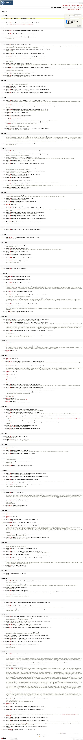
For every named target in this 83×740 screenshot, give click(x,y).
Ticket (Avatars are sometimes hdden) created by (18, 311)
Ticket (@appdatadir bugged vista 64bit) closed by (17, 180)
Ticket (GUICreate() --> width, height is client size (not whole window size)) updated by (27, 627)
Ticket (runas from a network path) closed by (16, 195)
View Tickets (65, 7)
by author (67, 18)
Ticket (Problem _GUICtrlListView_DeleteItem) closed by (19, 522)
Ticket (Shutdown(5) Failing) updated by (15, 248)
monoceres (12, 388)
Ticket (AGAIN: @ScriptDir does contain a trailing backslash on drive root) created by (25, 476)
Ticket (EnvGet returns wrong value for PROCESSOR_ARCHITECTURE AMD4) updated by (27, 298)
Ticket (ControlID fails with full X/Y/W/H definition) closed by (20, 143)
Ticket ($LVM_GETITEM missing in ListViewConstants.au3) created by (22, 641)
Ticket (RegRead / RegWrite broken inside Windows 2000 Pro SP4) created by (24, 218)
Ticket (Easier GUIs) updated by (15, 500)
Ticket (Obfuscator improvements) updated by (19, 453)
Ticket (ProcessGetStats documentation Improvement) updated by (23, 163)
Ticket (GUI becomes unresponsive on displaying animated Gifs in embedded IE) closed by (26, 136)
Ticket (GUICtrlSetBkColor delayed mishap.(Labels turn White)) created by (23, 709)
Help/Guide (74, 5)
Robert (14, 287)
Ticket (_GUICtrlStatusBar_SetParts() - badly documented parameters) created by (25, 726)
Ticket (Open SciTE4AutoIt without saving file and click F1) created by (23, 484)
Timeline (58, 7)
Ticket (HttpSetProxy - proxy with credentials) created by (21, 22)
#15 (15, 284)
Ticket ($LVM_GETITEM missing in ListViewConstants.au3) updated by (22, 632)
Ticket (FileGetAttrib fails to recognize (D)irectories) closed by (20, 548)
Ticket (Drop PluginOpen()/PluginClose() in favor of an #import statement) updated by (25, 698)
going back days (70, 16)
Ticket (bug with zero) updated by (16, 554)
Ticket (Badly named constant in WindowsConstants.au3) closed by (21, 237)
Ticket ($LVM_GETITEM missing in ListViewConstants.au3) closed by (22, 624)
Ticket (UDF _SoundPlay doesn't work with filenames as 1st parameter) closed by (24, 86)
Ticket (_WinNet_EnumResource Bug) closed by (17, 257)
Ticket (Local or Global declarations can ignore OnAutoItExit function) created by (25, 83)
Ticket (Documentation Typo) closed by (15, 251)
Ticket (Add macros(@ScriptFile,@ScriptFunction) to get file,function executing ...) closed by (26, 67)
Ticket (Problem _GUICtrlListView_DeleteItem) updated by (20, 525)
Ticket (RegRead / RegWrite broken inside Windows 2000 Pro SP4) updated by (23, 212)
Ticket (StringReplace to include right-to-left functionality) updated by (22, 229)
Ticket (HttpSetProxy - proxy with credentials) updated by (19, 18)
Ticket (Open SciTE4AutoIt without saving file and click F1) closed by (21, 479)
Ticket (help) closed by (12, 118)
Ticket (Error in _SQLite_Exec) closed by (15, 436)
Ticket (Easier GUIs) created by (15, 505)
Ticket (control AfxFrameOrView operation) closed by (18, 605)
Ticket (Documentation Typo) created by (17, 254)
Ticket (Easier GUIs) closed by (13, 492)
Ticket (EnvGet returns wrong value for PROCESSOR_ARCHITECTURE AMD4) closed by (25, 322)
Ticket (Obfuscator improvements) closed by (16, 450)
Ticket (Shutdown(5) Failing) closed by (15, 245)
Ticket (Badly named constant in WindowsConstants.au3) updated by (21, 346)
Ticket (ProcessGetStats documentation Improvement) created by (24, 171)
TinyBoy (11, 668)
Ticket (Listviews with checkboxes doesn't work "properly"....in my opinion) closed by (25, 286)
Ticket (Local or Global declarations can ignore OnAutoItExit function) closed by (24, 56)
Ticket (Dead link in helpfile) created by (15, 268)
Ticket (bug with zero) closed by (13, 561)
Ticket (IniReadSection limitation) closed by (16, 276)
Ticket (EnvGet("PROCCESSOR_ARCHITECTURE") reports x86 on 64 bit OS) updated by (26, 537)
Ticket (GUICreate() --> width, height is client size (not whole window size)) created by (26, 638)
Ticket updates (70, 22)
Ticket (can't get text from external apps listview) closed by (20, 425)
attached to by (19, 420)
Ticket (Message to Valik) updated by (15, 545)
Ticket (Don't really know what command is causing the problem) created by (26, 154)
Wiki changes (69, 23)
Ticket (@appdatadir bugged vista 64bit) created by (19, 201)
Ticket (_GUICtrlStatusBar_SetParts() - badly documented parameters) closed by (24, 664)
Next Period (78, 9)
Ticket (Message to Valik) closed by (14, 573)
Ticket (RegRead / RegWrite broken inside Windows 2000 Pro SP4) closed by (23, 207)
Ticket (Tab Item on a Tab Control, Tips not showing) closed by (20, 519)
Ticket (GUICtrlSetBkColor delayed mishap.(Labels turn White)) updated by (23, 706)
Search (79, 7)
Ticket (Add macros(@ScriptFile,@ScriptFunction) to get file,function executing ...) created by (28, 75)
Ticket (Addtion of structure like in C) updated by (17, 63)
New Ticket (72, 7)
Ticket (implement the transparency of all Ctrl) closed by (19, 729)
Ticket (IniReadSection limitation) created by (18, 291)
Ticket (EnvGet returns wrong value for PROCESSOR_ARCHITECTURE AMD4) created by (26, 335)
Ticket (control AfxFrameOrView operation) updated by (21, 644)
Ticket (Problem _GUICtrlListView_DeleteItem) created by (22, 534)
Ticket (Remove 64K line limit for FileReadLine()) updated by (19, 37)
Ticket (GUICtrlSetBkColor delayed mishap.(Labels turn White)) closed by (22, 580)
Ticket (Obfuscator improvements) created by (19, 458)
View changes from (69, 15)
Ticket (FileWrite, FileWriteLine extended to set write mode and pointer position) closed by (26, 602)
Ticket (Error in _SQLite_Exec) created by (18, 465)
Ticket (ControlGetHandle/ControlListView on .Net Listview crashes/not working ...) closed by (27, 92)
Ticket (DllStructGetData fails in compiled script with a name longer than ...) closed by (25, 100)
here (14, 426)
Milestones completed (71, 20)
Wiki (52, 7)
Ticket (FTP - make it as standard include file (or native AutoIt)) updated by (23, 30)
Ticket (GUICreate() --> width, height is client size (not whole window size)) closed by (25, 609)
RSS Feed (42, 736)
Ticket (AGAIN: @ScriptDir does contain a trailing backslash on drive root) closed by (24, 473)
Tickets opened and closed (72, 21)
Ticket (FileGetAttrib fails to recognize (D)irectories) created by (23, 557)
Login (63, 5)
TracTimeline (63, 732)
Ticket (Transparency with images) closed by (16, 104)
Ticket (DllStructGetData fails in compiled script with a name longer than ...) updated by (25, 109)
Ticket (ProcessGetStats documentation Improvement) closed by (21, 157)
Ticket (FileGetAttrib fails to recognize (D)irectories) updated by (23, 551)
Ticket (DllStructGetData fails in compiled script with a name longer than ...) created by (26, 128)
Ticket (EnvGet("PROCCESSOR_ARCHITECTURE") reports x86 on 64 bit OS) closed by (25, 616)
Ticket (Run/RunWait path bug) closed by (15, 183)
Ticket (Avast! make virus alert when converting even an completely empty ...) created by (31, 422)
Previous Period (71, 9)
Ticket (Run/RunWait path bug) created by (17, 187)
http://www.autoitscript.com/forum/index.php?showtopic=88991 (21, 24)
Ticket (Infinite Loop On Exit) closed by (15, 587)
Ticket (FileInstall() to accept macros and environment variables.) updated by (23, 361)
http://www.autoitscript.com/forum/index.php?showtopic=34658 (68, 418)
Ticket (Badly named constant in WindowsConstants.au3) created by (23, 392)
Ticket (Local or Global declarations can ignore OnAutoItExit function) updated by (26, 49)
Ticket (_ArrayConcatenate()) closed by (15, 112)
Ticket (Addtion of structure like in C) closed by (17, 44)
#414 (24, 58)
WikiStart (12, 120)
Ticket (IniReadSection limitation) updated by (17, 279)
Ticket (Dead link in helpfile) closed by (15, 261)
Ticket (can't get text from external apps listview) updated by (20, 409)
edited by (9, 204)
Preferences (67, 5)
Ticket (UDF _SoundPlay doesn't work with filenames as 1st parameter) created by (26, 89)
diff (6, 344)
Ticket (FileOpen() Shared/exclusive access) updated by (19, 33)
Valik (11, 721)
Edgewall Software (13, 739)
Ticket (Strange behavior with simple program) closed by (19, 160)
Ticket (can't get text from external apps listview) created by (21, 428)
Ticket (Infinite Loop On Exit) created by (17, 595)
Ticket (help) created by (13, 125)
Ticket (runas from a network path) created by (18, 198)
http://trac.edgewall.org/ (78, 739)
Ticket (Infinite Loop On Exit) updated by (15, 584)
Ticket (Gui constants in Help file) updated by (16, 177)
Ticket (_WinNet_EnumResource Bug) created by (20, 303)
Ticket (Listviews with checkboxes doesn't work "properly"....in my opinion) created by (25, 294)
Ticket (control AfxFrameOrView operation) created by (20, 653)
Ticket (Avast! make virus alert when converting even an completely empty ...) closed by (25, 416)
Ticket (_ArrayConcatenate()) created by (17, 115)
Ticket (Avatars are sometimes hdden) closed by (17, 307)
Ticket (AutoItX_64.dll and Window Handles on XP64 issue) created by (24, 53)
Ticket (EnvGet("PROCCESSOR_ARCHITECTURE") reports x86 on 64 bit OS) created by (26, 621)
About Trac (79, 5)
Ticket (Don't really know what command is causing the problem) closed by (23, 150)
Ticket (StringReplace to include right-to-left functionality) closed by (22, 221)
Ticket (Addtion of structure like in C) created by (18, 72)
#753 (15, 477)
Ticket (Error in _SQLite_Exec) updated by (16, 439)
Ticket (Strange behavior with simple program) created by (20, 168)
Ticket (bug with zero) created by (14, 565)
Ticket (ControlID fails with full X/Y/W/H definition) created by (21, 174)
